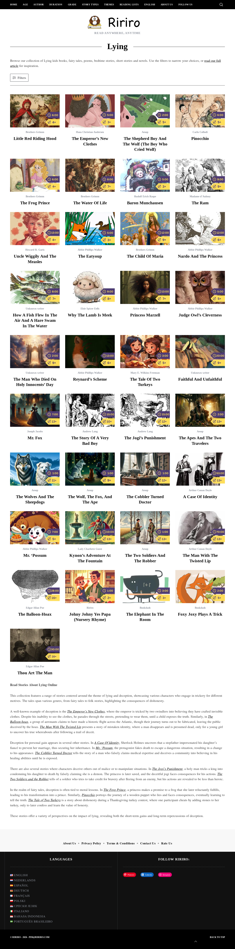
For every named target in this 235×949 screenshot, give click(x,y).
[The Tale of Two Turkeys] (145, 351)
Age (25, 4)
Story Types (90, 4)
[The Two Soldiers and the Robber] (145, 527)
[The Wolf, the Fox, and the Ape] (90, 469)
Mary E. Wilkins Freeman (145, 372)
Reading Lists (129, 4)
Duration (55, 4)
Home (13, 4)
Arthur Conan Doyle (200, 490)
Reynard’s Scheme (90, 379)
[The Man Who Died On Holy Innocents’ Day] (35, 351)
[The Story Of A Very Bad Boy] (90, 410)
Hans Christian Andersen (90, 132)
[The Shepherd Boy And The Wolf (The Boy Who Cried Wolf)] (145, 110)
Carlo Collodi (200, 132)
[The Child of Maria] (145, 228)
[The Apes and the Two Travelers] (200, 410)
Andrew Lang (90, 431)
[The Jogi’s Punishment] (145, 410)
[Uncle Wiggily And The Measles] (35, 228)
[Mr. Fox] (35, 410)
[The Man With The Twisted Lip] (200, 527)
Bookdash (145, 607)
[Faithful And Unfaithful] (200, 351)
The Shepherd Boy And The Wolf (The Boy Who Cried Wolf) (145, 144)
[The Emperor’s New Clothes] (90, 110)
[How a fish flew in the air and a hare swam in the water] (35, 287)
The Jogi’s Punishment (145, 438)
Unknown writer (35, 308)
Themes (109, 4)
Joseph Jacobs (35, 431)
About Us (167, 4)
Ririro (90, 607)
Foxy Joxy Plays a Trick (200, 614)
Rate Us (166, 843)
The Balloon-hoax (35, 614)
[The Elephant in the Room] (145, 586)
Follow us (185, 4)
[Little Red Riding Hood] (35, 110)
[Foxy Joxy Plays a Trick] (200, 586)
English (149, 4)
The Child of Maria (145, 256)
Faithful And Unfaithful (200, 379)
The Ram (200, 203)
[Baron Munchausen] (145, 175)
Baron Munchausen (145, 203)
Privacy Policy (91, 843)
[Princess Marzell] (145, 287)
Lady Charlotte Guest (90, 549)
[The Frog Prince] (35, 175)
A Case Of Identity (200, 496)
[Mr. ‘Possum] (35, 527)
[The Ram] (200, 175)
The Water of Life (90, 203)
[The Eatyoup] (90, 228)
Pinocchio (200, 138)
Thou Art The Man (34, 673)
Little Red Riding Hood (35, 138)
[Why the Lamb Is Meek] (90, 287)
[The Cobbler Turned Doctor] (145, 469)
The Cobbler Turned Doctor (53, 753)
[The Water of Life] (90, 175)
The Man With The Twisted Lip (60, 726)
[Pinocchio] (200, 110)
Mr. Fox (35, 438)
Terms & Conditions (121, 843)
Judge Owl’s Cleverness (200, 315)
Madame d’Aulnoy (200, 196)
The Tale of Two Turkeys (44, 800)
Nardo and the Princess (200, 256)
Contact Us (148, 843)
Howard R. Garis (34, 249)
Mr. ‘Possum (34, 555)
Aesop (145, 132)
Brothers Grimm (35, 132)
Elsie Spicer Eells (90, 308)
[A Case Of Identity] (200, 469)
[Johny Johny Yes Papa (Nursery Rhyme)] (90, 586)
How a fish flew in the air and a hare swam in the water (35, 320)
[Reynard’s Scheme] (90, 351)
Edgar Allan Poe (35, 607)
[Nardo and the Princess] (200, 228)
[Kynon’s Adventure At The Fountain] (90, 527)
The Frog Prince (35, 203)
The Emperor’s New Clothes (86, 711)
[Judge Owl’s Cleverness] (200, 287)
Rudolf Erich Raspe (145, 196)
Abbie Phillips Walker (90, 249)
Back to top (217, 937)
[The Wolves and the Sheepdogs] (35, 469)
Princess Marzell (145, 315)
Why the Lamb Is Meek (90, 315)
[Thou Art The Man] (35, 645)
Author (38, 4)
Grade (72, 4)
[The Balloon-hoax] (35, 586)
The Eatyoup (90, 256)
